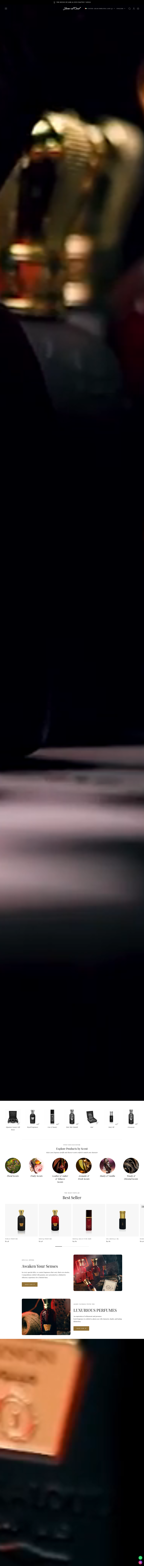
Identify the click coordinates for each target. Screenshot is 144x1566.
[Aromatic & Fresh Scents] (84, 1165)
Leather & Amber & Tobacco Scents (60, 1178)
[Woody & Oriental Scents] (131, 1165)
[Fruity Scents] (36, 1165)
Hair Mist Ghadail (72, 1127)
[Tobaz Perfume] (21, 1220)
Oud (91, 1127)
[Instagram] (140, 1562)
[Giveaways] (131, 1117)
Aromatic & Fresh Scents (83, 1177)
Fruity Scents (37, 1175)
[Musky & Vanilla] (107, 1165)
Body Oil (111, 1127)
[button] (6, 9)
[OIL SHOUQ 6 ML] (122, 1220)
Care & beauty (52, 1127)
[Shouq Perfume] (55, 1220)
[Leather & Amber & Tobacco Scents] (60, 1165)
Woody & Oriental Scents (131, 1177)
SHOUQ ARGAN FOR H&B (82, 1239)
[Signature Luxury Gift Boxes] (13, 1117)
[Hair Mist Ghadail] (72, 1117)
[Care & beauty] (52, 1117)
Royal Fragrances (32, 1127)
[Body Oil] (111, 1117)
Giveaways (131, 1127)
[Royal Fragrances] (32, 1117)
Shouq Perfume (45, 1239)
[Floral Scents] (13, 1165)
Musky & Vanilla (107, 1175)
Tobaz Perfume (11, 1239)
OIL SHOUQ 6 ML (112, 1239)
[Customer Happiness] (140, 1558)
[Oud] (92, 1117)
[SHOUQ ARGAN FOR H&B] (89, 1220)
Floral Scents (13, 1175)
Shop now (29, 1284)
